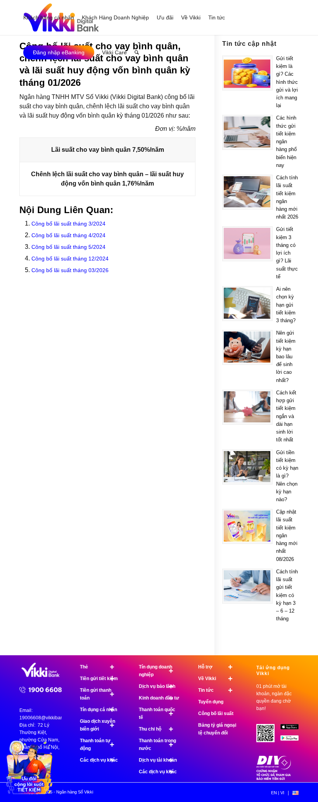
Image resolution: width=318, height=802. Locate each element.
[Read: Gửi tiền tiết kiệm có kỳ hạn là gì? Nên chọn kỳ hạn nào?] (247, 467)
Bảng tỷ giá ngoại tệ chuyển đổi (217, 729)
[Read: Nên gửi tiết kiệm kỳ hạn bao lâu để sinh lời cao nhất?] (247, 347)
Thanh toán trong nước (157, 744)
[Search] (137, 52)
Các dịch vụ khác (99, 760)
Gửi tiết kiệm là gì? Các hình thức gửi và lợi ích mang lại (287, 82)
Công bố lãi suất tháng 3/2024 (68, 223)
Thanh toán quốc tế (157, 713)
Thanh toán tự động (97, 744)
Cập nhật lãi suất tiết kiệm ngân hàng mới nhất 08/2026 (286, 535)
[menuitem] (48, 17)
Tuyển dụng (210, 702)
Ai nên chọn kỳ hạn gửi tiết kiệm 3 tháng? (286, 304)
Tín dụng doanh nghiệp (156, 670)
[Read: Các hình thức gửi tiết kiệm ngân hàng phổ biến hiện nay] (247, 132)
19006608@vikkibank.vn (45, 717)
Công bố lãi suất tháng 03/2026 (70, 270)
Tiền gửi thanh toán (97, 694)
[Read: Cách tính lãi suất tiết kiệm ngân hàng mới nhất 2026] (247, 192)
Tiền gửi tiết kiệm (99, 678)
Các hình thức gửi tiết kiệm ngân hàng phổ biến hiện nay (286, 141)
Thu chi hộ (156, 729)
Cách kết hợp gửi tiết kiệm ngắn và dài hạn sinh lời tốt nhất (286, 416)
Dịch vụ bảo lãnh (157, 686)
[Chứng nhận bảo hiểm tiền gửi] (273, 778)
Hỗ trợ (215, 667)
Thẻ (97, 667)
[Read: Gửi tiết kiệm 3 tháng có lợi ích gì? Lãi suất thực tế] (247, 243)
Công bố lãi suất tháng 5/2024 (68, 247)
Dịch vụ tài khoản (158, 760)
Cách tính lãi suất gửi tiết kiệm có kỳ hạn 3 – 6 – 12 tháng (287, 595)
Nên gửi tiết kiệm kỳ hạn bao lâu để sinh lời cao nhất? (286, 356)
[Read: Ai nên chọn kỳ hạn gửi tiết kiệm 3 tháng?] (247, 303)
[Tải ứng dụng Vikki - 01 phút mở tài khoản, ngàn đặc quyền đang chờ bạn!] (268, 736)
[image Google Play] (292, 740)
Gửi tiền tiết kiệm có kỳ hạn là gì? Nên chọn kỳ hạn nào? (287, 476)
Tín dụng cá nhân (98, 709)
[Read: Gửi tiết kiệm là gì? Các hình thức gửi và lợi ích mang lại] (247, 73)
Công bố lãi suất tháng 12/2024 (70, 258)
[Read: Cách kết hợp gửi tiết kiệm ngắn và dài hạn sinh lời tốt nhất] (247, 407)
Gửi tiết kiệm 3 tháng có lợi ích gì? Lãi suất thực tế (287, 252)
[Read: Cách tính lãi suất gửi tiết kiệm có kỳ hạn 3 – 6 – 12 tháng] (247, 586)
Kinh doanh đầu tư (159, 698)
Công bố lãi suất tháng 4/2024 (68, 235)
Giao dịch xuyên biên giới (97, 725)
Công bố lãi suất (215, 713)
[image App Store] (292, 729)
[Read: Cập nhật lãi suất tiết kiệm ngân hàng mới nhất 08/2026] (247, 526)
